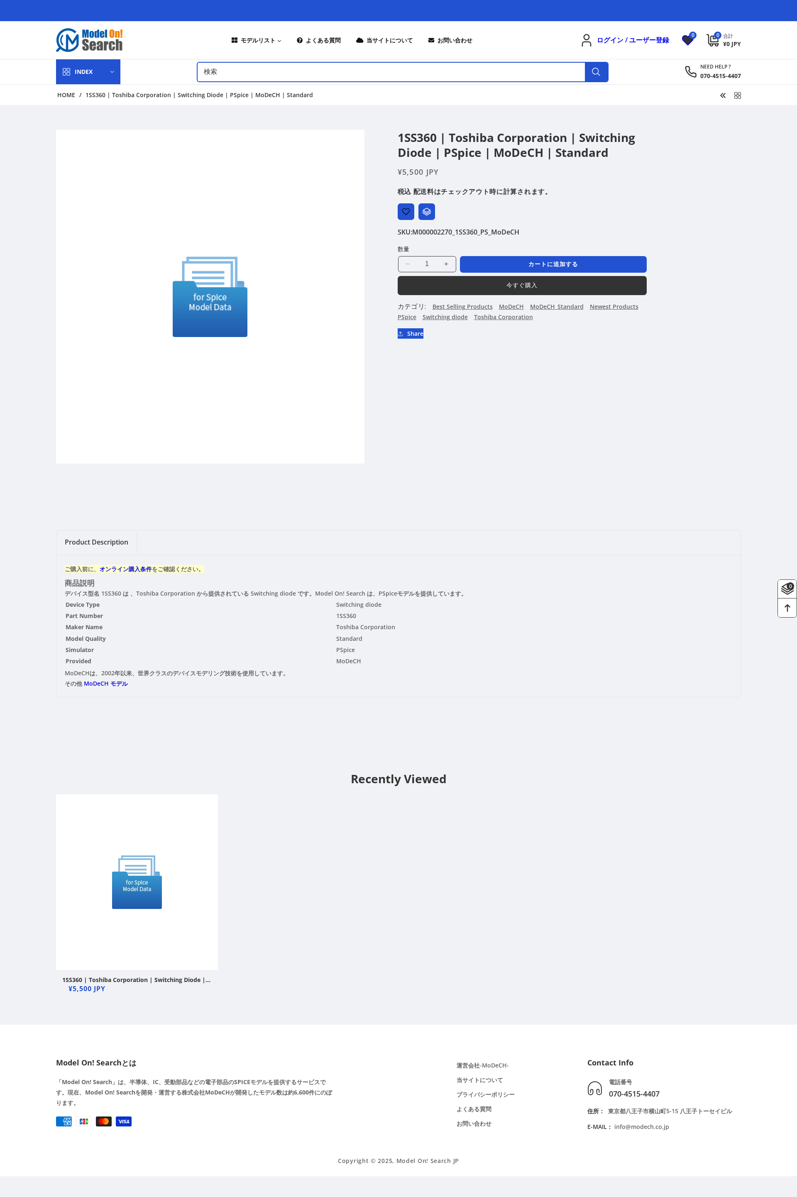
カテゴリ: (412, 306)
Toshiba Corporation (503, 317)
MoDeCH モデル (106, 683)
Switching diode (445, 317)
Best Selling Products (463, 306)
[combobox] (403, 72)
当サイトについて (480, 1080)
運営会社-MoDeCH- (483, 1065)
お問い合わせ (474, 1123)
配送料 (423, 191)
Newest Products (614, 306)
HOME (66, 95)
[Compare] (426, 211)
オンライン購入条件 (126, 569)
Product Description (96, 542)
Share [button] (415, 333)
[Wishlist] (406, 211)
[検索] (596, 72)
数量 (404, 249)
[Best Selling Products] (737, 94)
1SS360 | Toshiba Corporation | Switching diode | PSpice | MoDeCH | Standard (133, 980)
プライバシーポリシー (486, 1094)
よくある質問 (474, 1109)
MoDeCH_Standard (557, 306)
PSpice (407, 317)
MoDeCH (511, 306)
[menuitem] (255, 40)
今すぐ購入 (522, 285)
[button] (717, 40)
